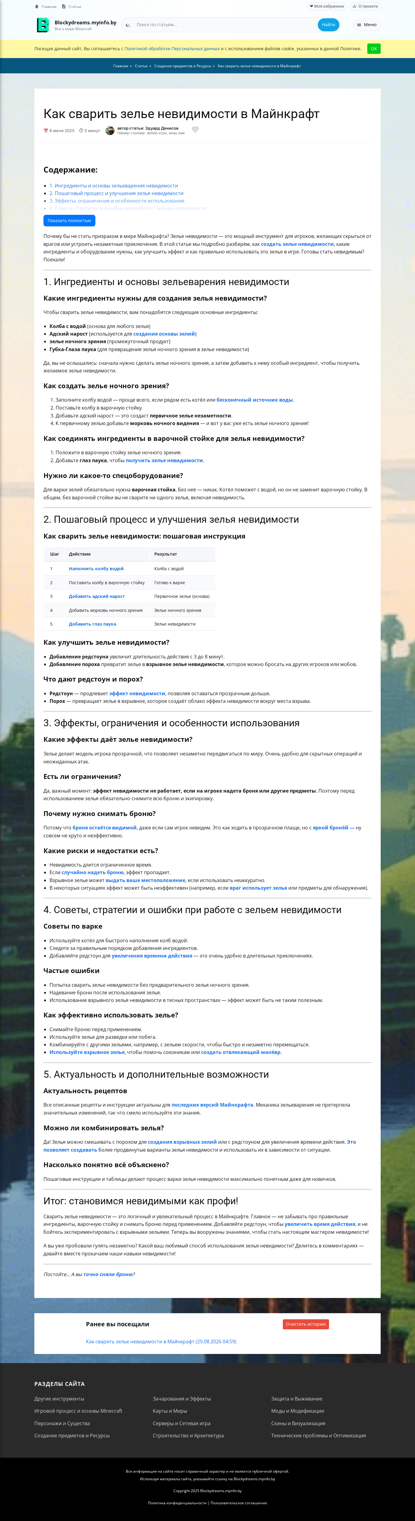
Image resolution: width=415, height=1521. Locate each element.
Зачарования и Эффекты (182, 1398)
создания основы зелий (164, 333)
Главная (49, 6)
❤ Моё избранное (327, 6)
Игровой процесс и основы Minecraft (78, 1411)
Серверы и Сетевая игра (182, 1423)
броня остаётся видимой (105, 827)
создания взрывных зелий (182, 1142)
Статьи (75, 6)
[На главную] (42, 24)
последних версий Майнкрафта (212, 1104)
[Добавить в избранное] (195, 130)
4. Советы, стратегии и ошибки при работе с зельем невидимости (128, 208)
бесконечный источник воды (255, 399)
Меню (370, 24)
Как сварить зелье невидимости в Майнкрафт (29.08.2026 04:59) (161, 1341)
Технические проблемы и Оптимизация (318, 1435)
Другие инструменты (59, 1398)
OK (374, 48)
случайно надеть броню (93, 872)
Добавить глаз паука (92, 624)
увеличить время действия (320, 1224)
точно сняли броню (107, 1274)
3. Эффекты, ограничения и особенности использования (117, 200)
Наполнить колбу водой (96, 568)
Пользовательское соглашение (239, 1502)
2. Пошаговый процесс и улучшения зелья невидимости (116, 193)
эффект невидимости (137, 693)
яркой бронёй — (334, 827)
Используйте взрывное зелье (87, 1052)
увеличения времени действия (152, 955)
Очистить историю (306, 1324)
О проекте (368, 6)
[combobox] (230, 24)
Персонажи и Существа (62, 1423)
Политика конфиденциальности (177, 1502)
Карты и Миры (170, 1411)
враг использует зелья (258, 887)
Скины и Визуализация (298, 1423)
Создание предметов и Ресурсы (72, 1435)
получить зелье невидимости (164, 460)
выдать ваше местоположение (145, 880)
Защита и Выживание (296, 1398)
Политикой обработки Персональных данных (172, 48)
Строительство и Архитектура (188, 1435)
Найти (328, 24)
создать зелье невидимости (297, 244)
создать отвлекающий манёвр (240, 1052)
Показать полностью (69, 220)
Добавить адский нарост (97, 596)
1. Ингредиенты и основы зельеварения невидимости (114, 185)
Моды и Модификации (297, 1411)
